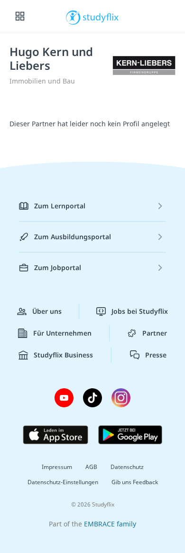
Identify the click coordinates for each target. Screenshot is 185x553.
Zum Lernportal (59, 205)
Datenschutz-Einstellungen (63, 482)
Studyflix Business (63, 354)
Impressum (57, 467)
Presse (155, 354)
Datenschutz (127, 467)
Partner (154, 332)
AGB (91, 467)
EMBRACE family (110, 523)
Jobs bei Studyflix (139, 311)
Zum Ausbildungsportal (72, 236)
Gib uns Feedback (134, 482)
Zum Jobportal (57, 267)
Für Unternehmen (62, 332)
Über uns (47, 311)
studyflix (101, 16)
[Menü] (20, 16)
